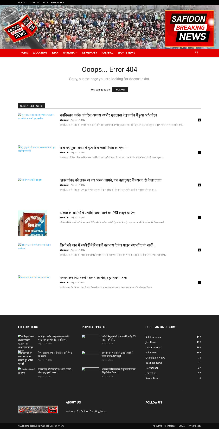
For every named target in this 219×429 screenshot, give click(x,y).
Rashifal (107, 52)
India (54, 52)
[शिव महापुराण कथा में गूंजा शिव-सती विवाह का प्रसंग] (36, 158)
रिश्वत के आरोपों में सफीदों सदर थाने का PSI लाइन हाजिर (97, 213)
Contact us (34, 2)
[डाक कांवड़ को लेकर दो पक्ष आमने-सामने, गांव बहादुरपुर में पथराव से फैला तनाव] (36, 191)
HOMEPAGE (120, 90)
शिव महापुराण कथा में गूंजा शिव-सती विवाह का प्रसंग (93, 148)
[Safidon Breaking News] (109, 27)
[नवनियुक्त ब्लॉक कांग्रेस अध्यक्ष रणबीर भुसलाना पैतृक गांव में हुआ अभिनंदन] (36, 126)
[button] (197, 53)
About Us (22, 2)
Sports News (126, 52)
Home (24, 52)
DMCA (45, 2)
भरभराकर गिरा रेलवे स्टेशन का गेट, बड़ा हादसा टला (93, 278)
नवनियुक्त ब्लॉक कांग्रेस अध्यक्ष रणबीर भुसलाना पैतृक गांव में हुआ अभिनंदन (108, 115)
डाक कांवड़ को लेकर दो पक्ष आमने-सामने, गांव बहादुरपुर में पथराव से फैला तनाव (111, 180)
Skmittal (64, 120)
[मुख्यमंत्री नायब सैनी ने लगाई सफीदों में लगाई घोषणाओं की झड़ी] (90, 357)
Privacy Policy (57, 2)
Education (40, 52)
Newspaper (89, 52)
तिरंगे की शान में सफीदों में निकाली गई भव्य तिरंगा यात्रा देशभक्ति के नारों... (108, 245)
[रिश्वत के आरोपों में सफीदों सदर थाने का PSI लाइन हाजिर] (32, 223)
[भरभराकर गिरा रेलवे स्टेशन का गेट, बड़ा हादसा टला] (36, 288)
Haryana (69, 52)
